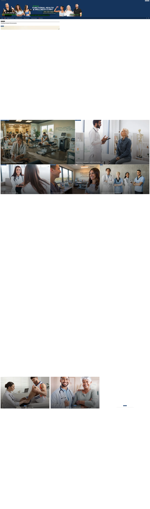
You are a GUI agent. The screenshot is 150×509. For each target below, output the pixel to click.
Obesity (1, 471)
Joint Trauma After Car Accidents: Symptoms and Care (125, 407)
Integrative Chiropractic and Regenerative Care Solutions (122, 437)
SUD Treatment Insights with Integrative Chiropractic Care (9, 323)
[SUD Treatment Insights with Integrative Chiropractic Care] (37, 301)
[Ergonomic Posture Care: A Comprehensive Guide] (112, 301)
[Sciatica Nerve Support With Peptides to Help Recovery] (131, 423)
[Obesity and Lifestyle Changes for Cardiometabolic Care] (5, 473)
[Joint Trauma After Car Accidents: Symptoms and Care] (124, 393)
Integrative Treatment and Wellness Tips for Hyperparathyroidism (20, 440)
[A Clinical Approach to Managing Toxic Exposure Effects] (75, 393)
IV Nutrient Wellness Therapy (3, 120)
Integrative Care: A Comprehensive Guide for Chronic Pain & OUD (88, 162)
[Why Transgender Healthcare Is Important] (112, 93)
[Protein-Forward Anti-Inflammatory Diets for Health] (58, 414)
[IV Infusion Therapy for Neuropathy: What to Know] (5, 436)
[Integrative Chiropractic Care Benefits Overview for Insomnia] (5, 430)
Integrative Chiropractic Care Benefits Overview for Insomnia (19, 428)
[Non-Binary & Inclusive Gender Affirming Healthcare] (37, 47)
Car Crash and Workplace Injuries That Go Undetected (17, 275)
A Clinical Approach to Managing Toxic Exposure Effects (75, 407)
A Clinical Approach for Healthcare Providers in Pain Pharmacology (69, 416)
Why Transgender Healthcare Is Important (82, 115)
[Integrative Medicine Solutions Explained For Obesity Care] (5, 461)
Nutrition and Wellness (3, 465)
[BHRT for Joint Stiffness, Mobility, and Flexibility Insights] (25, 179)
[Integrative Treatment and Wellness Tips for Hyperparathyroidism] (5, 442)
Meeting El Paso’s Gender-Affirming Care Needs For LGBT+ (9, 115)
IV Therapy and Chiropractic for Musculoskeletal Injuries (12, 162)
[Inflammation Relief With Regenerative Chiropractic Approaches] (112, 348)
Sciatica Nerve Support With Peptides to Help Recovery (121, 434)
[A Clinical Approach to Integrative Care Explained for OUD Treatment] (124, 179)
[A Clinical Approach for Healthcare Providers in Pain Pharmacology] (58, 417)
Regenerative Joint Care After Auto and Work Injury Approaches (20, 477)
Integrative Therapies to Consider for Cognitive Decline (8, 370)
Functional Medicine (78, 72)
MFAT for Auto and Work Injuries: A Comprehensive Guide (11, 419)
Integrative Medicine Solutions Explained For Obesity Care (19, 459)
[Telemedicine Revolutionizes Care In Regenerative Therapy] (5, 486)
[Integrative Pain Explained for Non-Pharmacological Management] (2, 414)
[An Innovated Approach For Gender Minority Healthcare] (112, 47)
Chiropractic (2, 72)
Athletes (25, 405)
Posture (77, 280)
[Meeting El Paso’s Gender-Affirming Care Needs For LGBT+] (37, 93)
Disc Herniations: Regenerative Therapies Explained (67, 419)
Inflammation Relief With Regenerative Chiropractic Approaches (85, 370)
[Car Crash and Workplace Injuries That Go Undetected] (75, 236)
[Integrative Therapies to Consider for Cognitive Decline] (37, 348)
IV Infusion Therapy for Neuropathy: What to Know (17, 434)
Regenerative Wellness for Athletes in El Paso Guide (25, 407)
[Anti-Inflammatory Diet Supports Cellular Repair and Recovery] (5, 467)
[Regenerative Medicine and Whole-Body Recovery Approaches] (5, 455)
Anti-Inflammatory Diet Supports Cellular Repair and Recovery (19, 465)
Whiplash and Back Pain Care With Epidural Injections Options (19, 446)
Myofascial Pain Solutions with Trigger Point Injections (121, 440)
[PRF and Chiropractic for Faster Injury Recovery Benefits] (2, 417)
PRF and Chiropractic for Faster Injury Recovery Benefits (11, 416)
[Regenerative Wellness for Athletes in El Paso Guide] (25, 393)
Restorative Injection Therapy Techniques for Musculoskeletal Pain (123, 446)
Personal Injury (124, 405)
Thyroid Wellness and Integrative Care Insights (3, 440)
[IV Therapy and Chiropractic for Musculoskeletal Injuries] (38, 142)
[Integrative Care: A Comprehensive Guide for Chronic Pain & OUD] (112, 142)
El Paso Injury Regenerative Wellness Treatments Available (122, 443)
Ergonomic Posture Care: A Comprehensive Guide (83, 323)
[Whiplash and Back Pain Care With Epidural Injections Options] (5, 449)
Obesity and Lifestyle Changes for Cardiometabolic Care (18, 471)
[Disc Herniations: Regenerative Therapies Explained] (58, 420)
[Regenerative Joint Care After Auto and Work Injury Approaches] (5, 480)
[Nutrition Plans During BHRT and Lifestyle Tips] (75, 179)
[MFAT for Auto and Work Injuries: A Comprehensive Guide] (2, 420)
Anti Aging (8, 120)
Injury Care (76, 120)
